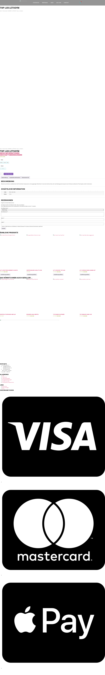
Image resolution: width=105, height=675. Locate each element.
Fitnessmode (5, 10)
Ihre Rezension (4, 211)
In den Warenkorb (8, 174)
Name (2, 218)
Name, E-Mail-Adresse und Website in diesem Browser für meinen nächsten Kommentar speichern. (22, 226)
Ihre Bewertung (4, 208)
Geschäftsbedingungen (11, 155)
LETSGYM (14, 10)
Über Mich (45, 2)
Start (1, 10)
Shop (52, 2)
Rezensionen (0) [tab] (25, 177)
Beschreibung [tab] (5, 177)
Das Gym (58, 2)
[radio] (1, 163)
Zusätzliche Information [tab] (15, 177)
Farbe (2, 159)
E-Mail (2, 222)
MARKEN (9, 10)
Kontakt (66, 2)
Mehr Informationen (9, 153)
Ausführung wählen (5, 274)
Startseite (36, 2)
